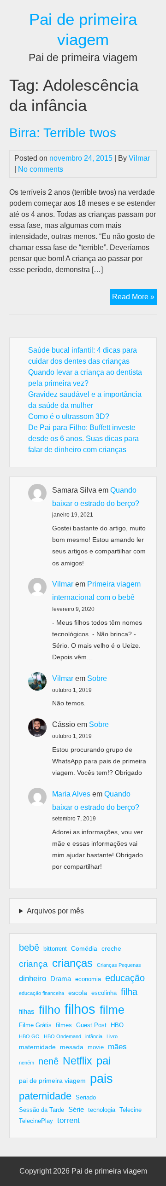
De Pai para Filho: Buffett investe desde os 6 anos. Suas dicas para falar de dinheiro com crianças (83, 438)
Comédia (84, 948)
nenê (48, 1061)
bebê (29, 947)
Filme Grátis (35, 1025)
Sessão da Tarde (41, 1110)
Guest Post (91, 1025)
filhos (80, 1009)
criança (33, 964)
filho (49, 1009)
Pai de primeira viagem (109, 1171)
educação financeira (41, 993)
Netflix (77, 1061)
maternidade (37, 1047)
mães (117, 1046)
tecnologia (101, 1110)
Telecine (130, 1110)
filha (129, 992)
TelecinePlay (36, 1121)
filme (112, 1009)
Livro (112, 1036)
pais (101, 1078)
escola (77, 992)
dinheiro (32, 978)
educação (125, 978)
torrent (68, 1120)
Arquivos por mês (55, 911)
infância (93, 1036)
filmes (64, 1025)
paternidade (45, 1096)
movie (96, 1047)
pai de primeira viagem (52, 1080)
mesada (71, 1047)
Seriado (86, 1097)
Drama (60, 979)
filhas (27, 1011)
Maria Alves (71, 794)
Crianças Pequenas (119, 965)
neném (26, 1062)
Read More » (134, 298)
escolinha (104, 993)
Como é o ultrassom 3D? (68, 416)
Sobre (97, 678)
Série (76, 1109)
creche (111, 948)
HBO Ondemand (62, 1036)
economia (88, 979)
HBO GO (29, 1036)
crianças (72, 963)
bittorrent (55, 949)
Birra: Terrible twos (62, 133)
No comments (40, 169)
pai (103, 1060)
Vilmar (139, 158)
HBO (117, 1025)
